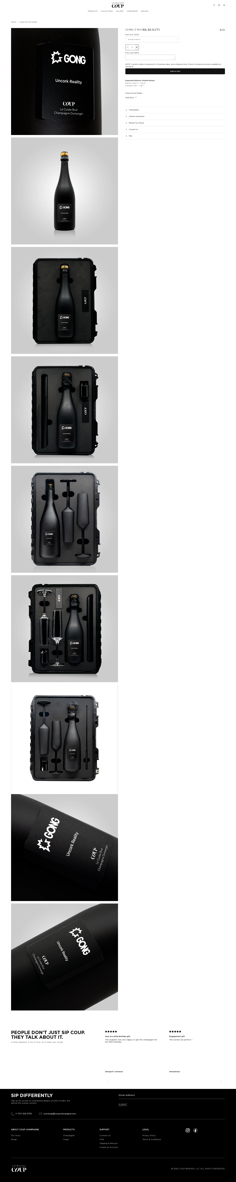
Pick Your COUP (132, 35)
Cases (66, 1139)
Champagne (69, 1135)
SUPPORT (104, 1130)
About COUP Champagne (25, 1130)
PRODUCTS (93, 11)
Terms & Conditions (151, 1139)
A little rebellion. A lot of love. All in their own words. (37, 1042)
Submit (122, 1104)
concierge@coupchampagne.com (59, 1114)
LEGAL (145, 1130)
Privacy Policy (149, 1135)
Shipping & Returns (109, 1143)
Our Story (15, 1135)
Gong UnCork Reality (28, 22)
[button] (214, 5)
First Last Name (132, 53)
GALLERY (120, 11)
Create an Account (109, 1147)
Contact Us (105, 1135)
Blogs (14, 1139)
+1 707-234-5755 (23, 1114)
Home (13, 22)
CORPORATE (132, 11)
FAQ (102, 1139)
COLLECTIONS (107, 11)
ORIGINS (144, 11)
